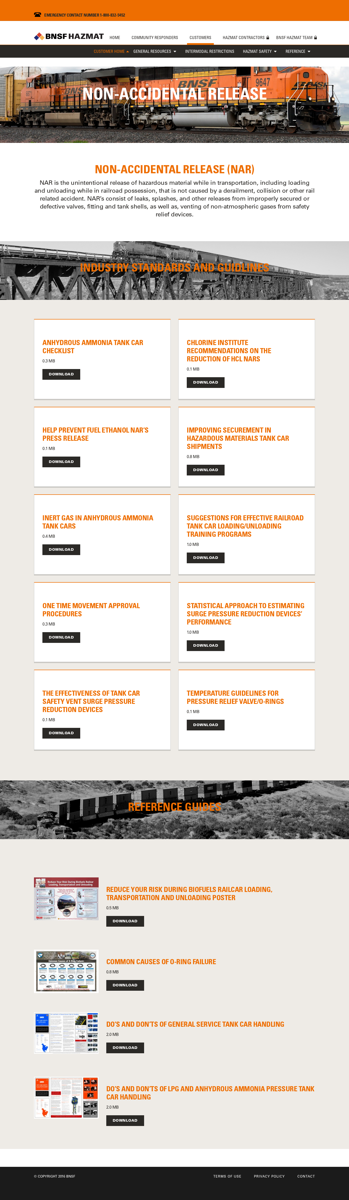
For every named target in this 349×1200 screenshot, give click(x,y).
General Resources (152, 51)
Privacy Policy (269, 1176)
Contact (306, 1176)
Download (61, 374)
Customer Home (109, 51)
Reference (295, 51)
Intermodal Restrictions (209, 51)
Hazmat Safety (257, 51)
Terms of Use (227, 1176)
